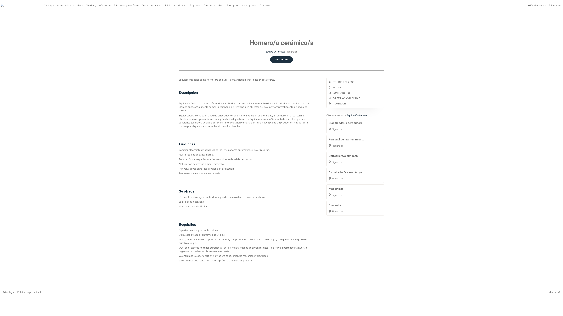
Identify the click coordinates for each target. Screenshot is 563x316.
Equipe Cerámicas (275, 51)
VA (559, 5)
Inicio (168, 5)
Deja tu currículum (151, 5)
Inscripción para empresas (242, 5)
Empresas (195, 5)
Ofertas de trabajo (214, 5)
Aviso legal (8, 292)
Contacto (265, 5)
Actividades (180, 5)
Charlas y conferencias (98, 5)
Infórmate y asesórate (126, 5)
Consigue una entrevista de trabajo (63, 5)
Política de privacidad (29, 292)
